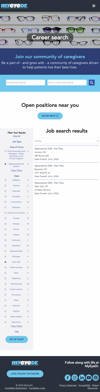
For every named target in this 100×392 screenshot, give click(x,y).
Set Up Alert (17, 339)
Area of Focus (16, 147)
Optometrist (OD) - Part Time (49, 165)
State (16, 176)
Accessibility (84, 385)
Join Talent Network (25, 373)
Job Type (16, 142)
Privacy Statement (68, 385)
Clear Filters (16, 170)
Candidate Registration (16, 388)
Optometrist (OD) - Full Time (49, 148)
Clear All (16, 136)
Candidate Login (37, 388)
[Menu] (93, 6)
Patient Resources (93, 387)
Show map (49, 115)
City (17, 332)
